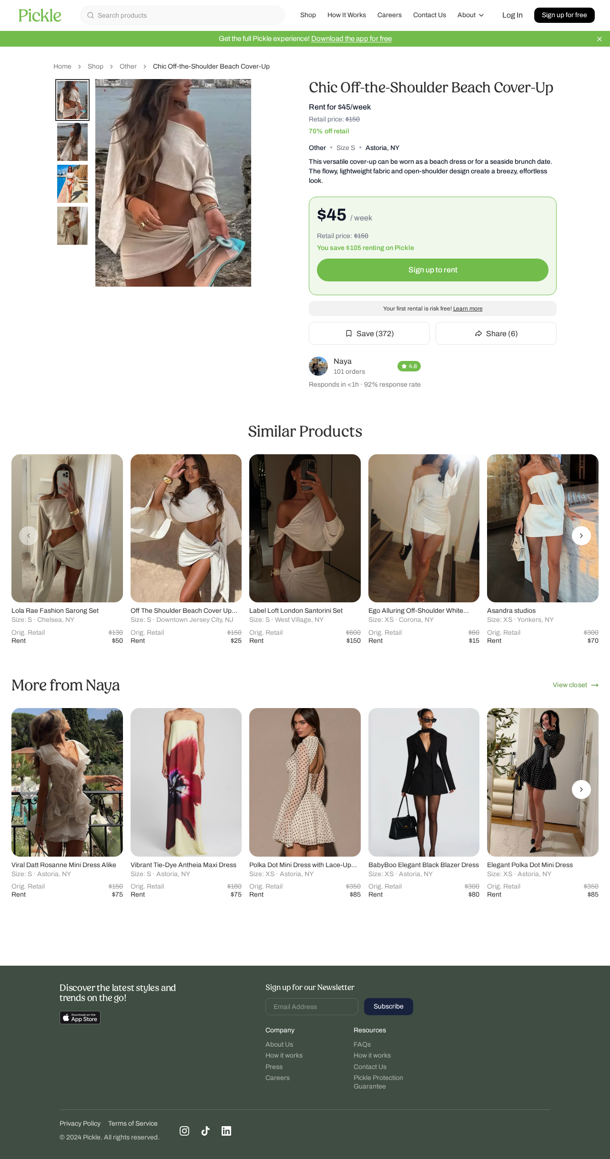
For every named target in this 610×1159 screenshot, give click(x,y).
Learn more (468, 308)
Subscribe (389, 1006)
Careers (389, 15)
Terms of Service (133, 1123)
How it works (284, 1055)
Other (128, 66)
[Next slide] (581, 535)
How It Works (346, 15)
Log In (512, 15)
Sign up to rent (433, 270)
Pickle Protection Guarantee (378, 1082)
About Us (279, 1044)
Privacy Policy (80, 1123)
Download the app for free (351, 38)
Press (274, 1066)
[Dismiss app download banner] (599, 39)
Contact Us (429, 15)
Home (62, 66)
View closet (570, 685)
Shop (308, 15)
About (467, 15)
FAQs (362, 1044)
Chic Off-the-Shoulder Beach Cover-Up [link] (211, 66)
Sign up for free (564, 15)
